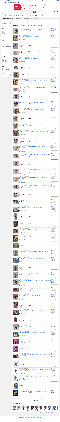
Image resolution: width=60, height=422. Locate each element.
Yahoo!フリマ (27, 417)
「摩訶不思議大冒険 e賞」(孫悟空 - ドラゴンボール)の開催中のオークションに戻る (49, 412)
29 (20, 61)
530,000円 (36, 18)
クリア (27, 11)
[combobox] (15, 12)
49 (20, 359)
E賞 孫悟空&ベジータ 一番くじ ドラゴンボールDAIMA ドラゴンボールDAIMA (30, 200)
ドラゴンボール (26, 15)
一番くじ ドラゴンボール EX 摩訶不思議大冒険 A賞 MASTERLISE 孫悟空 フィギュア (31, 51)
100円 (29, 18)
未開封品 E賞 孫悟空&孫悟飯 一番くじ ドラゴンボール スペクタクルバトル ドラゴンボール (32, 332)
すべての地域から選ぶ (6, 75)
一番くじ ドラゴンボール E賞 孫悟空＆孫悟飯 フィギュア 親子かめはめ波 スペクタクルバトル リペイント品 (34, 391)
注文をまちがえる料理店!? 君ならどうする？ (8, 0)
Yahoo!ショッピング (33, 417)
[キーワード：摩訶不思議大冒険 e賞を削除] (9, 23)
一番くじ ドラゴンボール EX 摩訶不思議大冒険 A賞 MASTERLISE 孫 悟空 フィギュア (31, 58)
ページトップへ (56, 414)
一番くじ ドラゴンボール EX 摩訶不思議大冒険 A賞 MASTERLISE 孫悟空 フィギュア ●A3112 (32, 65)
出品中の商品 (53, 28)
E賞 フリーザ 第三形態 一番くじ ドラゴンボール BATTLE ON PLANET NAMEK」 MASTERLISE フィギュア (34, 251)
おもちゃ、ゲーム (13, 15)
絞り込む (6, 53)
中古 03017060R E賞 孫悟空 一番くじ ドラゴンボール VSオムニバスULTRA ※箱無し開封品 (32, 325)
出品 (55, 33)
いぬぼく (56, 0)
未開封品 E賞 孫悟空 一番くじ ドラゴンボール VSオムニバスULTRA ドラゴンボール (31, 339)
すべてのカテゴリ (8, 15)
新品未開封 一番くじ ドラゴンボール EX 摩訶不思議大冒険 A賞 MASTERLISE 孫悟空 (31, 102)
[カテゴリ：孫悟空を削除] (7, 25)
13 (20, 68)
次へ (41, 398)
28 (20, 112)
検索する (35, 12)
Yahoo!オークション (21, 417)
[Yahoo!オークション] (6, 2)
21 (20, 182)
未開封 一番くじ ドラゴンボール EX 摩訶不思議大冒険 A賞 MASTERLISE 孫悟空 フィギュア (32, 87)
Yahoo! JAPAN (44, 0)
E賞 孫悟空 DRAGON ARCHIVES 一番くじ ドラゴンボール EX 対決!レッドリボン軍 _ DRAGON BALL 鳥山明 (34, 273)
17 (20, 91)
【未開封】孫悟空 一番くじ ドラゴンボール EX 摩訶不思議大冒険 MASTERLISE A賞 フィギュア (32, 124)
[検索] (58, 0)
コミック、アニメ (22, 15)
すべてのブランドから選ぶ (6, 46)
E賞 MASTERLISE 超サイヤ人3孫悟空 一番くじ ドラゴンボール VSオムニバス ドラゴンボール (32, 229)
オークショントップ (3, 15)
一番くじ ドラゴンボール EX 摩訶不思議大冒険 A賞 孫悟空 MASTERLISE (29, 36)
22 (20, 39)
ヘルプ (47, 0)
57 (20, 379)
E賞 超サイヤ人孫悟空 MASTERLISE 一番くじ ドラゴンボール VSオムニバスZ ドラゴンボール (32, 236)
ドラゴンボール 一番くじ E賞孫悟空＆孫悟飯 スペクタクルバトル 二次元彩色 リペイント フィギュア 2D (33, 376)
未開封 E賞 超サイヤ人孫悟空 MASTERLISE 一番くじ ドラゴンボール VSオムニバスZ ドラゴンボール (33, 310)
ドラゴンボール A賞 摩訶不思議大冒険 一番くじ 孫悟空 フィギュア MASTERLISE (30, 29)
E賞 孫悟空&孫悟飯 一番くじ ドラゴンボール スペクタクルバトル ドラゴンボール (30, 207)
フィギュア (17, 15)
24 (20, 373)
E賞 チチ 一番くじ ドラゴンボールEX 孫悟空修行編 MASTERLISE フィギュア (30, 214)
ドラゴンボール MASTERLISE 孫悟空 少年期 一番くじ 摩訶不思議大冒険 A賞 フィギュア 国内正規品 (33, 109)
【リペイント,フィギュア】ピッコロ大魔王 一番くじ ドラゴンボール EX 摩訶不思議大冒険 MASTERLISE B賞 (34, 131)
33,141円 (32, 18)
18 (20, 134)
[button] (6, 28)
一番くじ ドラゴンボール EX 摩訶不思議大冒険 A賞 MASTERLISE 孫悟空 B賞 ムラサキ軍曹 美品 (33, 80)
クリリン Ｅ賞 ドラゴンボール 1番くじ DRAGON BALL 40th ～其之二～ (30, 295)
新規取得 (18, 2)
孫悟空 (30, 15)
